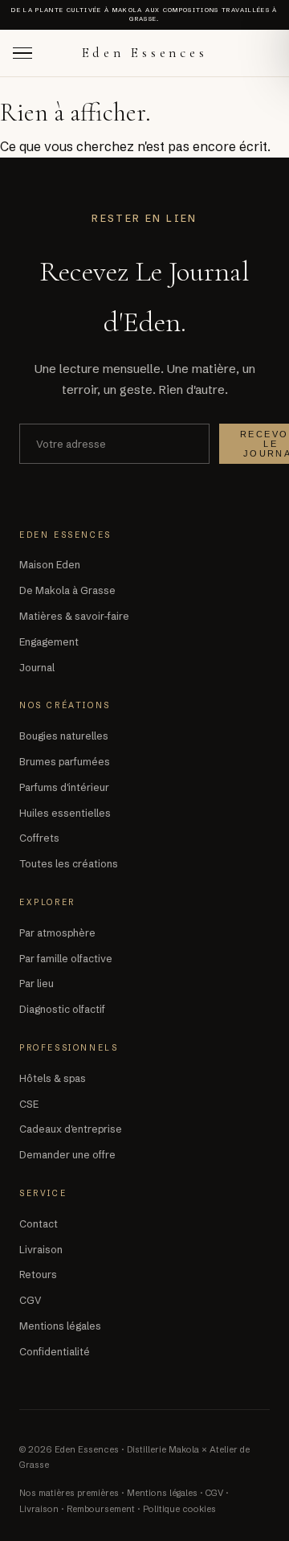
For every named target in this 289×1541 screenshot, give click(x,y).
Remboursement (101, 1508)
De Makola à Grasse (67, 590)
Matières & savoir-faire (74, 616)
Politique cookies (179, 1508)
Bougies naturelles (63, 736)
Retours (38, 1274)
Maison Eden (49, 565)
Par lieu (36, 983)
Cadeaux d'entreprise (70, 1129)
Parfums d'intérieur (64, 787)
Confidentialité (54, 1352)
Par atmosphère (57, 933)
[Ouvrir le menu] (25, 53)
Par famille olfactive (65, 959)
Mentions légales (60, 1326)
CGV (30, 1300)
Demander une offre (67, 1155)
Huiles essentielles (65, 813)
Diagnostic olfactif (62, 1009)
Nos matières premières (69, 1492)
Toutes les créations (68, 864)
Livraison (41, 1250)
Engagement (49, 642)
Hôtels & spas (52, 1078)
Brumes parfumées (64, 762)
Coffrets (39, 838)
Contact (38, 1224)
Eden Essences (145, 52)
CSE (29, 1104)
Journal (37, 668)
